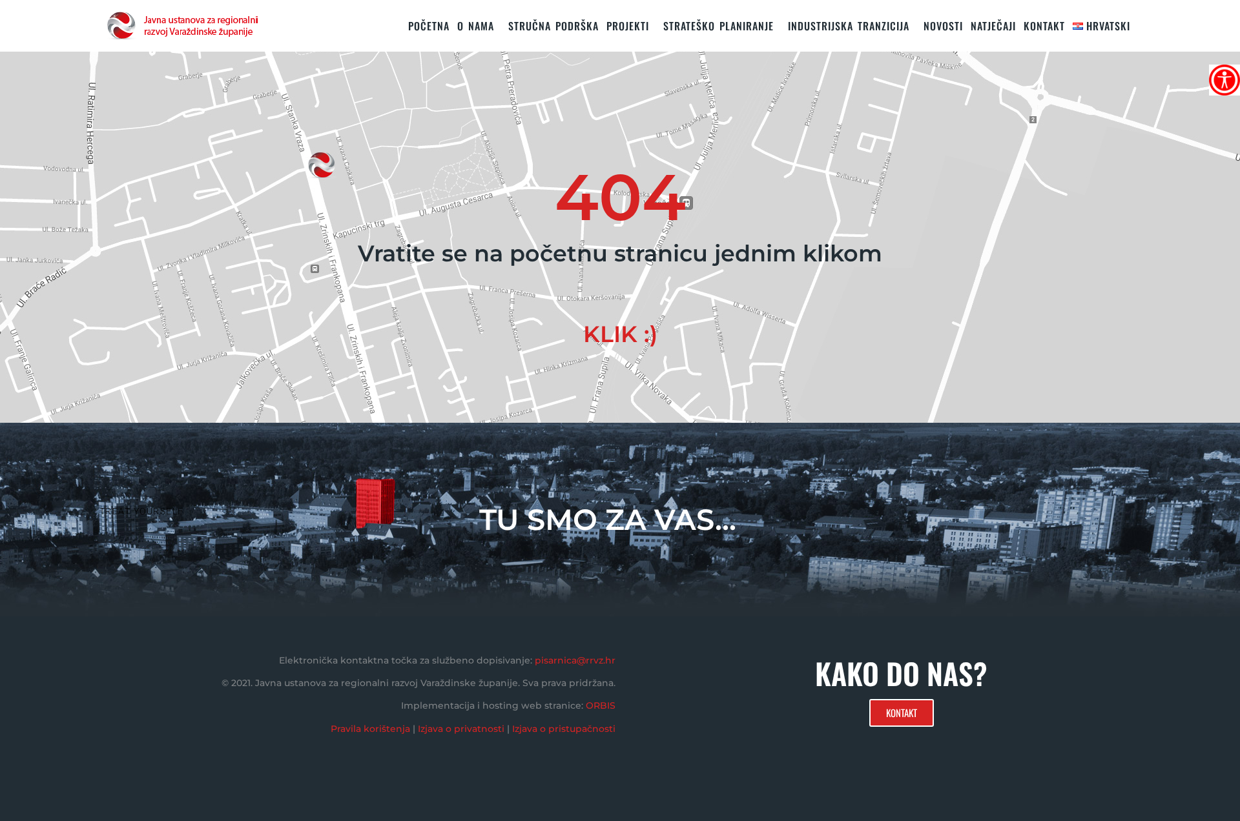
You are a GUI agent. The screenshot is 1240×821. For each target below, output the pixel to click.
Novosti (943, 26)
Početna (429, 26)
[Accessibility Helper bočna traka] (1224, 80)
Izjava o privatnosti (461, 729)
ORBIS (600, 705)
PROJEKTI (627, 26)
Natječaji (993, 26)
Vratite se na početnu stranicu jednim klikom (620, 253)
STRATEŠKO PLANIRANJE (718, 26)
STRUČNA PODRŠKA (553, 26)
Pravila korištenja (370, 729)
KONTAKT (1044, 26)
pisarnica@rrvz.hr (575, 660)
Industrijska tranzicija (848, 26)
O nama (475, 26)
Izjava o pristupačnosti (563, 729)
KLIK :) (620, 334)
